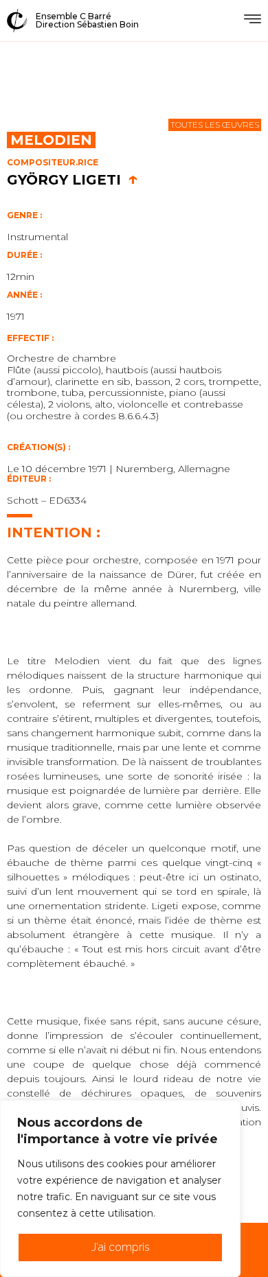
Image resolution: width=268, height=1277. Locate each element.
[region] (120, 1188)
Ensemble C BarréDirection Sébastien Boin (87, 20)
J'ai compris (120, 1247)
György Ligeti (72, 180)
